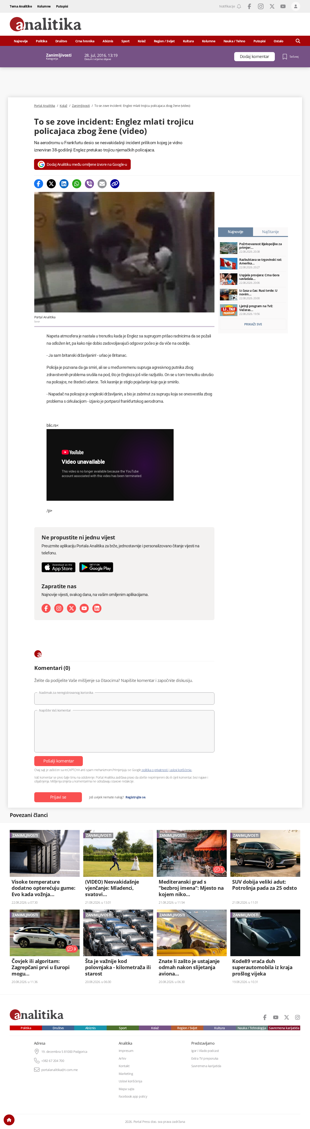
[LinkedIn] (96, 608)
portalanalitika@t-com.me (59, 1070)
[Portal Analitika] (45, 24)
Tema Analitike (21, 6)
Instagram (261, 6)
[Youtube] (84, 608)
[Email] (102, 183)
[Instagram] (58, 608)
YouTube (283, 6)
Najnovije (21, 41)
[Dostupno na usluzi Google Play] (96, 567)
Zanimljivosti (81, 106)
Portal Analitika (44, 106)
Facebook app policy (133, 1096)
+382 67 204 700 (52, 1061)
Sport (125, 41)
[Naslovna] (9, 1119)
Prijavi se (58, 797)
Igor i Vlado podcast (205, 1051)
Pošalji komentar (58, 761)
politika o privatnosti (155, 770)
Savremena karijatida (284, 1028)
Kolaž (142, 41)
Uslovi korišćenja (130, 1081)
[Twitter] (51, 183)
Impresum (126, 1051)
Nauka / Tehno (234, 41)
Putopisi (62, 6)
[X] (71, 608)
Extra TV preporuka (204, 1058)
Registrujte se (135, 797)
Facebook (249, 6)
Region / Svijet (164, 41)
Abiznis (108, 41)
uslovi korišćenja (180, 770)
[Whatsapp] (76, 183)
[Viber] (89, 183)
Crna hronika (84, 41)
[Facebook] (38, 183)
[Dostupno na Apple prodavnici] (59, 567)
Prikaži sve (253, 324)
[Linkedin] (64, 183)
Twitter (272, 6)
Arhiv (122, 1058)
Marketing (126, 1074)
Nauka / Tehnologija (252, 1028)
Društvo (61, 41)
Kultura (188, 41)
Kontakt (124, 1066)
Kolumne (44, 6)
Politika (41, 41)
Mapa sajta (126, 1089)
